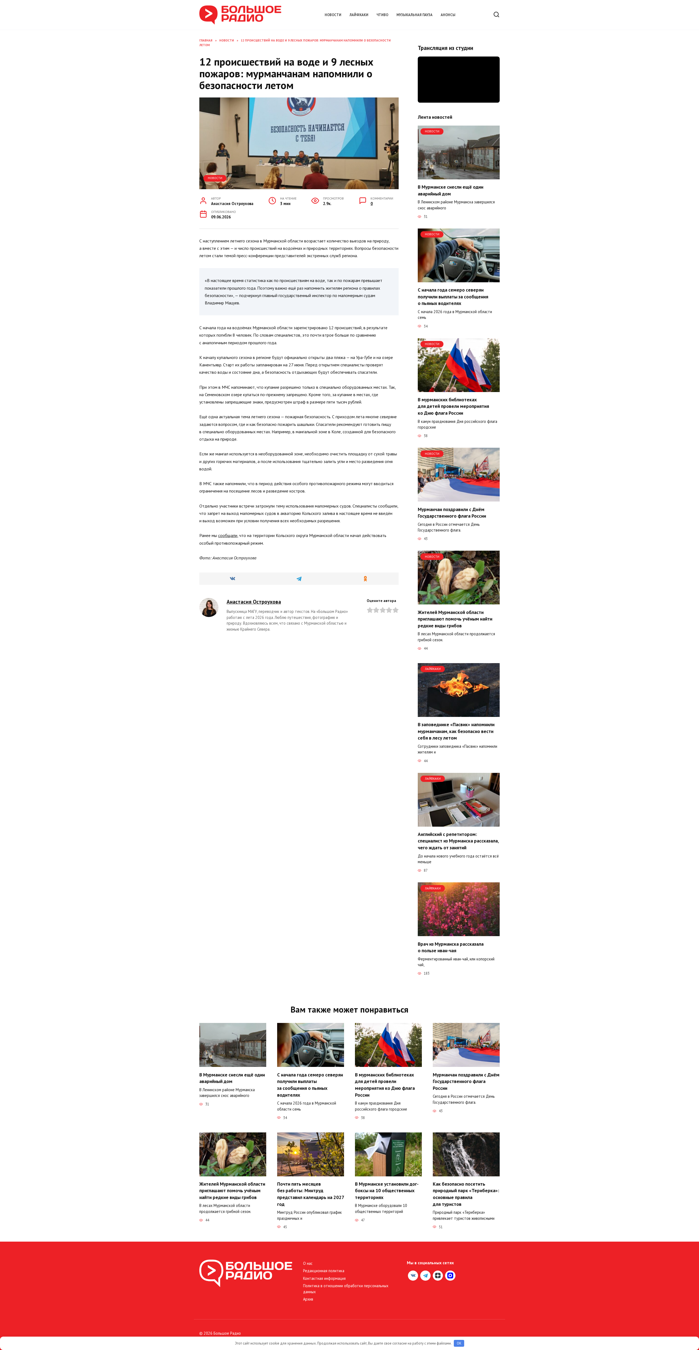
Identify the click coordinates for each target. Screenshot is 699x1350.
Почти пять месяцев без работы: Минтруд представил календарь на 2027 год (310, 1194)
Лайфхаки (359, 15)
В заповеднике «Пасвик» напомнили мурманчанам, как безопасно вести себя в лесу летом (456, 731)
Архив (308, 1299)
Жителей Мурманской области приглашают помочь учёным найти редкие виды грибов (455, 618)
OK (459, 1343)
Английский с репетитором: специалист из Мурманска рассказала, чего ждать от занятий (458, 841)
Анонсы (448, 15)
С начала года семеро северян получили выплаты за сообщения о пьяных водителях (453, 296)
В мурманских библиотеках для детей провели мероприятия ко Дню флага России (453, 406)
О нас (308, 1263)
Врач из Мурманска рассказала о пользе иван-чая (451, 947)
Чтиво (382, 15)
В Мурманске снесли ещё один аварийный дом (450, 190)
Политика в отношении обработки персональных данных (345, 1288)
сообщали (227, 535)
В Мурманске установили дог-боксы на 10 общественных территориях (387, 1190)
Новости (333, 15)
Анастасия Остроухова (254, 601)
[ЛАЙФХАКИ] (459, 713)
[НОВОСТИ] (459, 176)
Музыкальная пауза (414, 15)
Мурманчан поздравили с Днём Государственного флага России (452, 512)
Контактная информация (324, 1278)
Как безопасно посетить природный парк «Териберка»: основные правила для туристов (466, 1194)
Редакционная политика (323, 1270)
